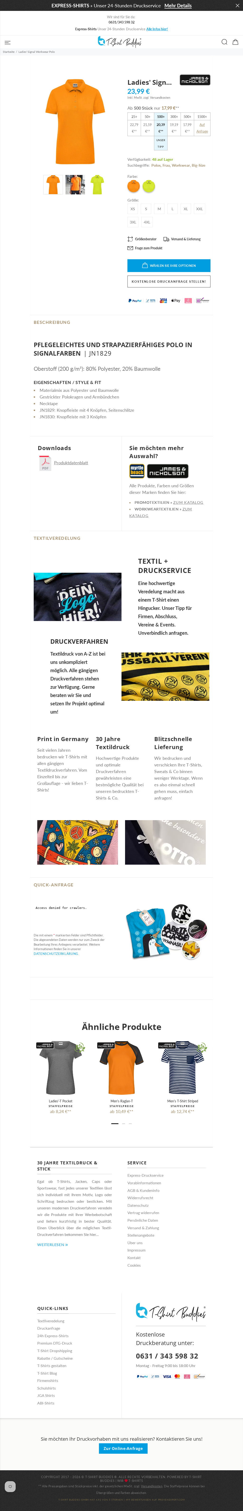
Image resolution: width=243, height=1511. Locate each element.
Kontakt (134, 1257)
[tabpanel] (60, 1073)
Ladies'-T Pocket (60, 1101)
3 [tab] (130, 1123)
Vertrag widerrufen (143, 1212)
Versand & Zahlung (143, 1227)
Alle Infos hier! (157, 29)
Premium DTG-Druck (54, 1343)
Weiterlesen (50, 1244)
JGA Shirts (46, 1395)
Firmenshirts (47, 1380)
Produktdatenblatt (71, 462)
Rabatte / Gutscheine (55, 1358)
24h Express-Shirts (53, 1335)
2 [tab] (123, 1123)
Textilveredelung (50, 1321)
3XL (133, 222)
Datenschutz (138, 1205)
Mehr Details (178, 5)
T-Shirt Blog (47, 1373)
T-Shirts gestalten (51, 1365)
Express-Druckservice (145, 1175)
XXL (199, 208)
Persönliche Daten (142, 1220)
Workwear (181, 165)
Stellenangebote (140, 1235)
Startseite (8, 52)
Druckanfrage (48, 1328)
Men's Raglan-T (122, 1101)
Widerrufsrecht (140, 1197)
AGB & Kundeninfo (143, 1190)
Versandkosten (151, 1486)
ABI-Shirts (45, 1403)
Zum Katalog (188, 502)
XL (186, 208)
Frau (166, 165)
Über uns (135, 1242)
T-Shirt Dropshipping (54, 1350)
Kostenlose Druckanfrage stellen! (169, 281)
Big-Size (199, 165)
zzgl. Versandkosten (156, 97)
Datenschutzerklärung (56, 954)
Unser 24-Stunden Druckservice (121, 29)
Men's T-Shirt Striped (182, 1101)
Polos (156, 165)
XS (133, 208)
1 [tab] (114, 1123)
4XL (147, 222)
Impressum (136, 1250)
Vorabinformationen (144, 1182)
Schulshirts (46, 1388)
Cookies (134, 1265)
